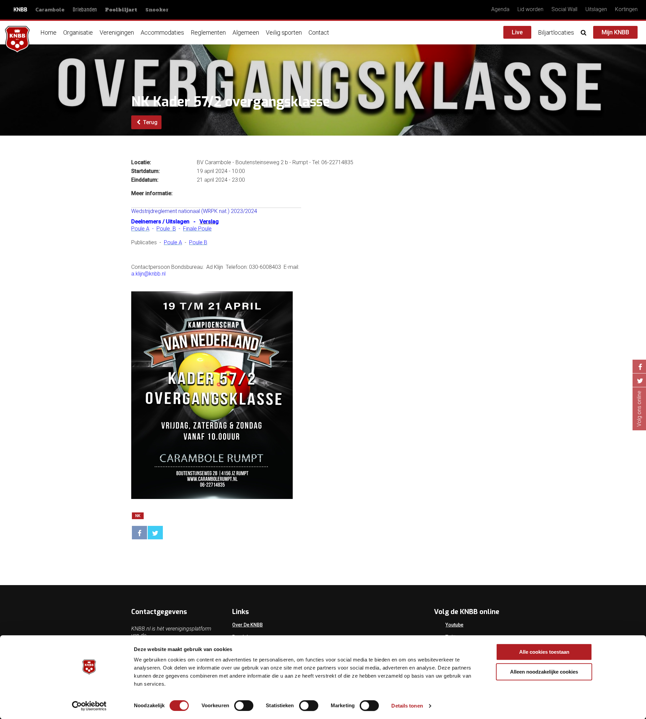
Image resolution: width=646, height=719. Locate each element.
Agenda (500, 9)
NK (137, 515)
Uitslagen (596, 9)
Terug (149, 122)
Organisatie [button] (78, 32)
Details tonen (407, 706)
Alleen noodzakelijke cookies (544, 672)
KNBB (20, 9)
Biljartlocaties (556, 32)
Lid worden (530, 9)
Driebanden (85, 10)
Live (517, 32)
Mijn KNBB (615, 32)
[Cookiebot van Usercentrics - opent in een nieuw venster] (89, 706)
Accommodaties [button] (162, 32)
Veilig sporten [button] (284, 32)
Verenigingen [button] (117, 32)
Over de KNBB (247, 624)
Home (48, 32)
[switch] (243, 705)
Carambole (50, 9)
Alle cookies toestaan (544, 652)
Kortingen (626, 9)
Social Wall (564, 9)
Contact (319, 32)
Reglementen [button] (208, 32)
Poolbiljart (121, 9)
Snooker (157, 9)
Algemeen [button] (245, 32)
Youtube (454, 624)
